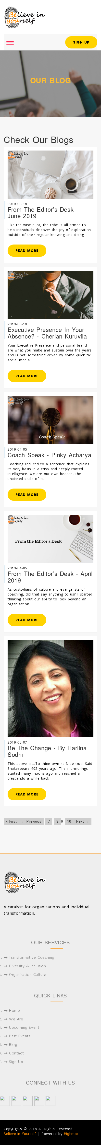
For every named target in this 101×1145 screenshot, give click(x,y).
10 (69, 821)
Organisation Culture (27, 975)
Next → (82, 821)
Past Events (19, 1036)
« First (11, 821)
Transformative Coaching (31, 958)
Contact (16, 1053)
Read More (26, 250)
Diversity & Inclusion (27, 966)
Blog (13, 1045)
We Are (16, 1019)
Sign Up (81, 42)
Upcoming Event (24, 1028)
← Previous (31, 821)
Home (14, 1011)
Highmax (71, 1134)
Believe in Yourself (20, 1134)
